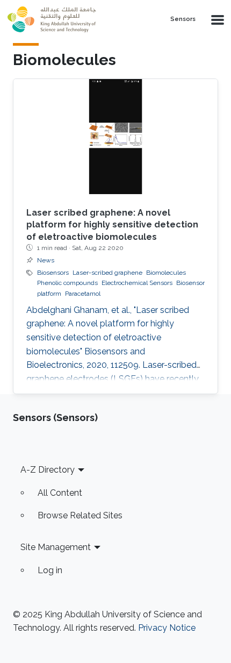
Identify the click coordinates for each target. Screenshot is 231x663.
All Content (60, 493)
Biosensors (53, 272)
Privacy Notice (167, 628)
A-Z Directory (47, 470)
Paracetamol (82, 293)
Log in (50, 570)
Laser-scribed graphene (107, 272)
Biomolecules (166, 272)
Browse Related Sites (80, 515)
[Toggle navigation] (216, 19)
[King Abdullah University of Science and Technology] (75, 19)
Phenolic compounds (67, 283)
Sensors (183, 19)
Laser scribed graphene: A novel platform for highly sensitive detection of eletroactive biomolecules (112, 225)
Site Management (55, 547)
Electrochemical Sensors (137, 283)
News (45, 260)
